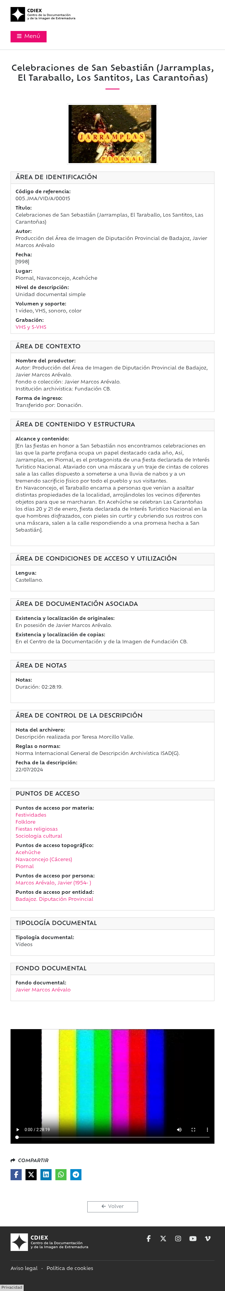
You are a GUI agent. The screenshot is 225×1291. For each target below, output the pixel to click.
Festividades (31, 815)
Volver (115, 1206)
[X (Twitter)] (31, 1174)
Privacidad (11, 1288)
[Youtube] (193, 1238)
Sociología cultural (39, 836)
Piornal (25, 867)
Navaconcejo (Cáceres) (44, 860)
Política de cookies (70, 1268)
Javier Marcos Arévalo (43, 990)
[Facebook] (16, 1174)
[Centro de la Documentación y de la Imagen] (43, 14)
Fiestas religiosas (37, 829)
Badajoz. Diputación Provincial (54, 899)
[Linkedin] (46, 1174)
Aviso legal (24, 1268)
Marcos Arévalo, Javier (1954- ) (53, 883)
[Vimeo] (207, 1238)
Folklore (25, 822)
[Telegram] (75, 1174)
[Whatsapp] (61, 1174)
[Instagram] (178, 1238)
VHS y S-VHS (31, 327)
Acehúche (28, 853)
